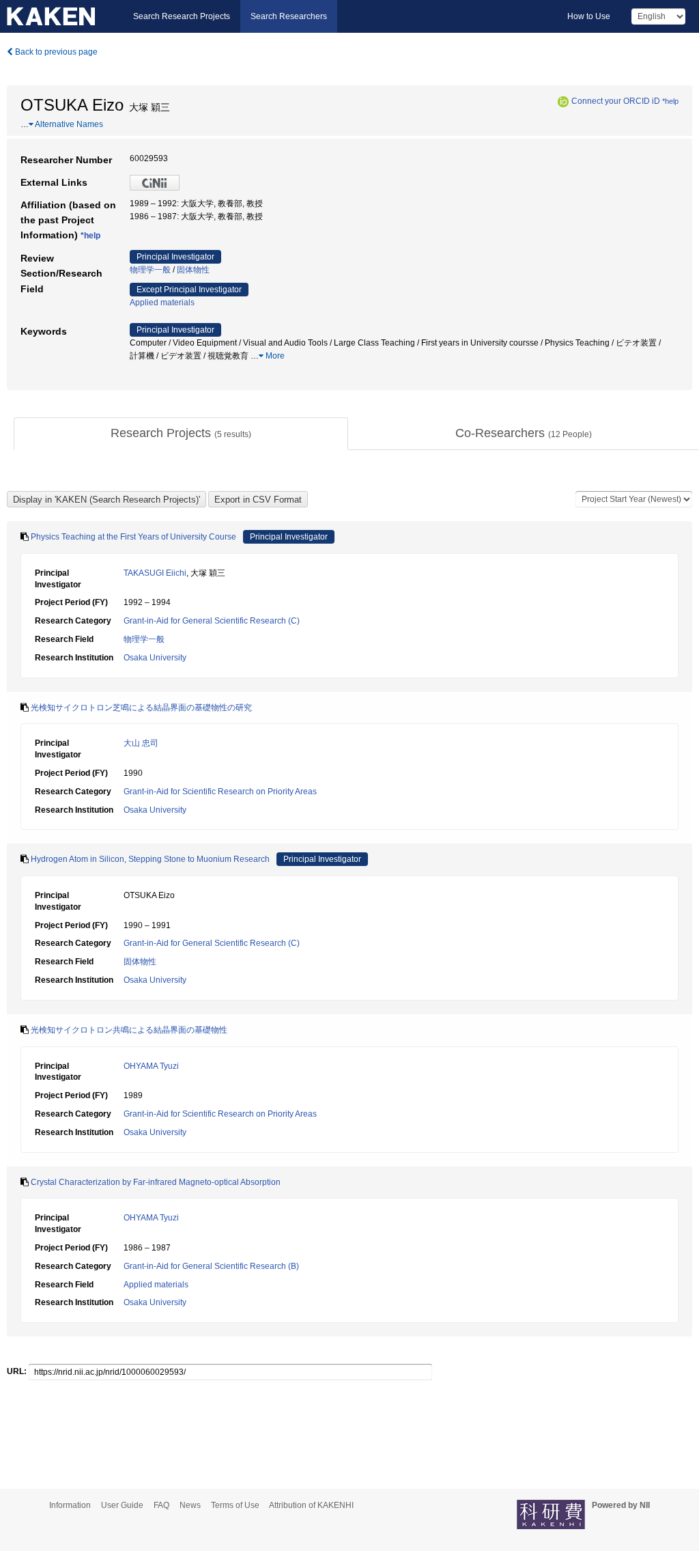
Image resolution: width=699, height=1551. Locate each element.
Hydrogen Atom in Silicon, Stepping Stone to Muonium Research (150, 859)
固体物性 (193, 270)
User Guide (122, 1505)
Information (70, 1505)
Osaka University (155, 657)
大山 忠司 (141, 743)
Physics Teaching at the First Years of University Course (133, 537)
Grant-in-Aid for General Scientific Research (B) (211, 1266)
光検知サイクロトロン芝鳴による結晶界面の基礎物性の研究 (141, 707)
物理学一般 (150, 270)
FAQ (161, 1505)
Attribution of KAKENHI (311, 1505)
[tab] (181, 433)
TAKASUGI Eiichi (155, 573)
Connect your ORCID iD (615, 101)
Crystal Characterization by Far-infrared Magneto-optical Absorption (156, 1182)
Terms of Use (235, 1505)
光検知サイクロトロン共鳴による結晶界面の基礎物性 (129, 1030)
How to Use (588, 16)
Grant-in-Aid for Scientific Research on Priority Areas (220, 791)
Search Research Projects (181, 16)
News (190, 1505)
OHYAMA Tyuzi (151, 1066)
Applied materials (162, 302)
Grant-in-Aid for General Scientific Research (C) (212, 621)
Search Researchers (289, 16)
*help (670, 101)
